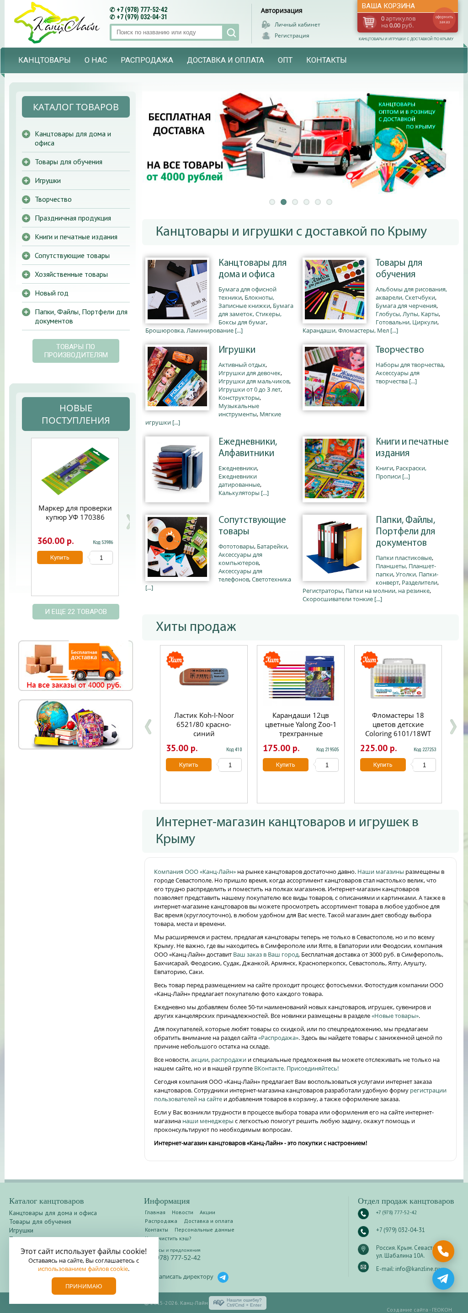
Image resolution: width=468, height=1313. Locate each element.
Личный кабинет (297, 24)
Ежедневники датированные (239, 480)
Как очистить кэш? (168, 1238)
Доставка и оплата (225, 60)
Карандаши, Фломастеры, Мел (346, 330)
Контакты (326, 60)
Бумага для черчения (406, 305)
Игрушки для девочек (249, 373)
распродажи (228, 1059)
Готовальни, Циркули (406, 322)
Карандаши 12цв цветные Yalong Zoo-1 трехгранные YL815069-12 (301, 728)
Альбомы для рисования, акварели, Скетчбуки (411, 293)
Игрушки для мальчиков (253, 381)
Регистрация (292, 35)
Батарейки (272, 546)
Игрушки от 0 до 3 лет (249, 389)
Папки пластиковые (404, 558)
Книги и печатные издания (412, 447)
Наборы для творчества (409, 365)
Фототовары (236, 546)
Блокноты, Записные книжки (246, 301)
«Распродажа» (278, 1037)
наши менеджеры (208, 1121)
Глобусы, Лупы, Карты (407, 314)
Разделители (419, 582)
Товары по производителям (76, 351)
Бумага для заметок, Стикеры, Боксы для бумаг (255, 313)
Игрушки (236, 350)
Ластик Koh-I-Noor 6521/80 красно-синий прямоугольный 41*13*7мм (204, 733)
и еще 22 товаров (76, 612)
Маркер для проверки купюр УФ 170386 (75, 512)
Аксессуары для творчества (398, 377)
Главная (155, 1212)
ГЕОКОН (442, 1309)
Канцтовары (44, 60)
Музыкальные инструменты (238, 410)
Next (129, 521)
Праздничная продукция (73, 217)
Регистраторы (323, 591)
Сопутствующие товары (252, 526)
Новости (182, 1212)
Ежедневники (237, 468)
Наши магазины (381, 871)
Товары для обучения (399, 269)
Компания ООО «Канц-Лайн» (195, 871)
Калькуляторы (239, 493)
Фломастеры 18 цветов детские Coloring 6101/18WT (398, 724)
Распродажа (147, 60)
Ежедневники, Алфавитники (247, 447)
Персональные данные (204, 1229)
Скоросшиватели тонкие (338, 599)
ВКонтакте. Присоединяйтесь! (296, 1068)
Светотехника (271, 579)
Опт (285, 60)
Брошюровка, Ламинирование (189, 330)
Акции (207, 1212)
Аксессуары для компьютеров (240, 558)
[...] (239, 330)
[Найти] (230, 32)
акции (199, 1059)
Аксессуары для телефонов (240, 575)
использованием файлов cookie (83, 1269)
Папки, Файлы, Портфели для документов (405, 532)
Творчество (400, 350)
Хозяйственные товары (71, 274)
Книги (384, 468)
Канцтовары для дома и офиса (252, 269)
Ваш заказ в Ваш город (265, 954)
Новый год (52, 292)
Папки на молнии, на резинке (388, 591)
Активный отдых (242, 365)
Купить (188, 764)
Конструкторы (239, 397)
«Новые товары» (395, 1016)
